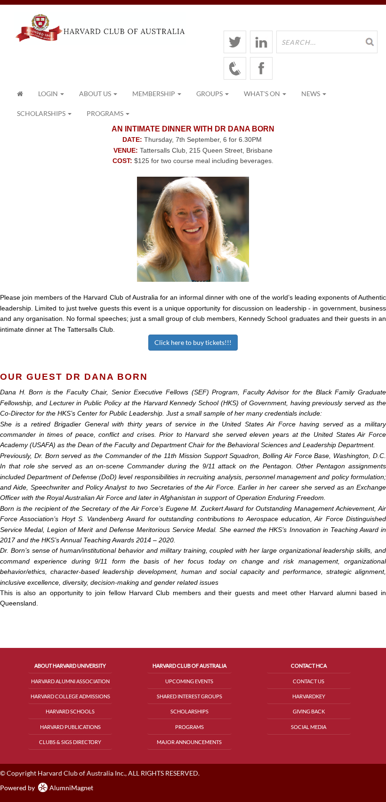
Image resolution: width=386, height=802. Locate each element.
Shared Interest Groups (189, 696)
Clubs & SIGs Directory (70, 742)
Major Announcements (189, 742)
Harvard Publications (70, 727)
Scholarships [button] (42, 113)
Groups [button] (210, 94)
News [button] (311, 94)
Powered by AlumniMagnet (46, 788)
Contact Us (308, 681)
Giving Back (309, 711)
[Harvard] (235, 68)
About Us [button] (96, 94)
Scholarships (189, 711)
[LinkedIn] (261, 42)
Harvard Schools (70, 711)
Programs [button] (106, 113)
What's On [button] (262, 94)
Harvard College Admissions (70, 696)
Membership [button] (154, 94)
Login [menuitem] (48, 94)
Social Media (308, 727)
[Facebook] (261, 68)
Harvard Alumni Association (70, 681)
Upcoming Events (189, 681)
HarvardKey (308, 696)
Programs (189, 727)
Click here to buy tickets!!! (193, 342)
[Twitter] (235, 42)
